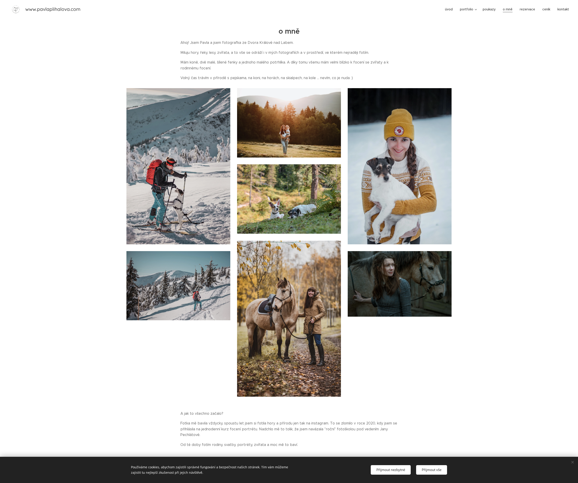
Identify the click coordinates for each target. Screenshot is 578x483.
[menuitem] (450, 9)
